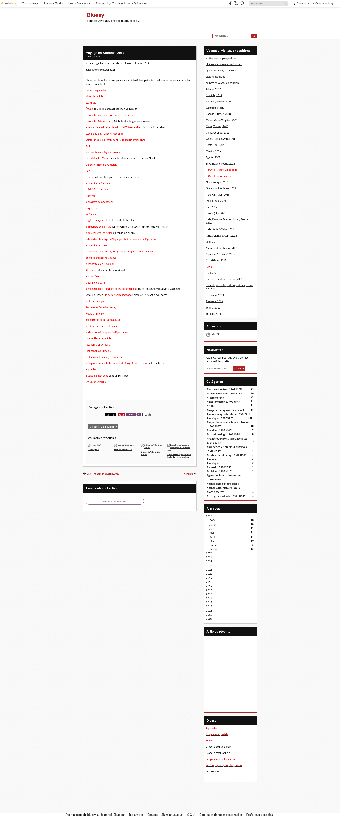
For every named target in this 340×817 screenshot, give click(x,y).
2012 (209, 606)
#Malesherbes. (216, 397)
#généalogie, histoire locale (223, 488)
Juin (211, 528)
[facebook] (230, 3)
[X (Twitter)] (236, 3)
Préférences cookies (259, 814)
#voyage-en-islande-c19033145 (226, 496)
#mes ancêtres (215, 492)
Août (212, 520)
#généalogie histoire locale (223, 484)
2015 (209, 594)
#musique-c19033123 (220, 418)
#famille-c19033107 (219, 430)
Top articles (136, 814)
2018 (209, 582)
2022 (209, 565)
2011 (209, 610)
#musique (213, 463)
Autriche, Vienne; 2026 (218, 102)
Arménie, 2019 (214, 95)
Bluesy (95, 14)
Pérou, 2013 (212, 273)
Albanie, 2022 (213, 89)
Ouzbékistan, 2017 (216, 260)
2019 (209, 578)
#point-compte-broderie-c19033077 (229, 414)
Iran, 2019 (211, 207)
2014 (209, 598)
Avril (212, 537)
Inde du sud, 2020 (216, 201)
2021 (209, 569)
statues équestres (215, 77)
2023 (209, 561)
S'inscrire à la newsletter (103, 426)
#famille (212, 459)
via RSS (216, 334)
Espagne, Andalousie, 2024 (220, 164)
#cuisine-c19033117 (219, 471)
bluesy (91, 814)
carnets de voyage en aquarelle (222, 83)
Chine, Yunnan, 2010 (217, 126)
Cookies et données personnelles (220, 814)
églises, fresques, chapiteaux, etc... (224, 71)
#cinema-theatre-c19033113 (224, 393)
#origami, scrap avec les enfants (226, 410)
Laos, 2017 (212, 242)
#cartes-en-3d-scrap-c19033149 (227, 455)
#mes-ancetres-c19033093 (223, 402)
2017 (209, 586)
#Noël (210, 406)
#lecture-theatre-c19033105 (224, 389)
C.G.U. (191, 814)
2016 (209, 590)
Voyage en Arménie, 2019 (105, 52)
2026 (209, 516)
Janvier (213, 549)
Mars (212, 541)
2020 (209, 574)
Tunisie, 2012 (213, 308)
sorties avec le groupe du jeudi (222, 58)
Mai (211, 533)
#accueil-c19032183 (219, 467)
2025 (209, 553)
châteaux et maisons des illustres (224, 64)
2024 (209, 557)
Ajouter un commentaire (114, 501)
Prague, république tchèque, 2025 (224, 279)
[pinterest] (242, 3)
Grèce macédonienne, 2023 (221, 188)
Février (213, 545)
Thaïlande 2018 (214, 301)
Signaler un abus (172, 814)
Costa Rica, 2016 (215, 145)
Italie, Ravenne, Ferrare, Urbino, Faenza (227, 219)
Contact (152, 814)
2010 (209, 615)
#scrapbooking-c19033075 (223, 434)
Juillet (212, 524)
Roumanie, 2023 (215, 295)
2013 (209, 602)
